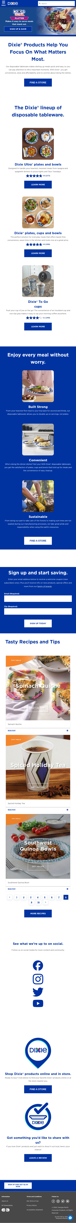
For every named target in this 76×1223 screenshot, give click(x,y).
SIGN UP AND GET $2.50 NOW (18, 1186)
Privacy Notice (32, 1205)
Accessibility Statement (35, 1210)
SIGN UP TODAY (38, 623)
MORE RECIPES (38, 913)
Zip (10, 606)
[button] (38, 83)
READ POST (12, 730)
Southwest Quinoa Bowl (18, 883)
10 (38, 902)
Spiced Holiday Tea (16, 803)
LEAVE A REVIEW (38, 1158)
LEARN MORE (38, 184)
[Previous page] (9, 897)
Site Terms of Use (32, 1201)
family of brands (44, 586)
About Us (5, 1201)
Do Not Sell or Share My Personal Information (63, 1217)
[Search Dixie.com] (39, 3)
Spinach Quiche (15, 724)
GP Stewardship (7, 1205)
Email (11, 594)
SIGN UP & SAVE (18, 29)
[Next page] (45, 902)
